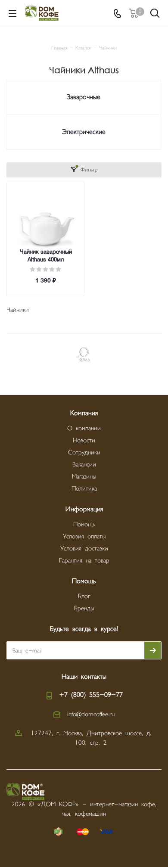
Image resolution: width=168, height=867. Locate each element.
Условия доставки (84, 548)
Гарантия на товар (84, 560)
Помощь (84, 524)
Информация (84, 509)
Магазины (84, 476)
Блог (84, 596)
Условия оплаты (84, 536)
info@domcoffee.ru (91, 714)
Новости (84, 440)
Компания (84, 413)
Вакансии (84, 464)
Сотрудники (84, 452)
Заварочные (83, 97)
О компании (84, 428)
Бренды (84, 608)
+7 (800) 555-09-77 (91, 695)
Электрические (84, 132)
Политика (84, 488)
